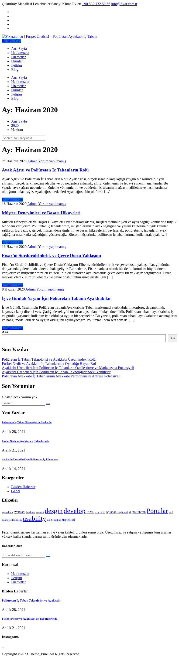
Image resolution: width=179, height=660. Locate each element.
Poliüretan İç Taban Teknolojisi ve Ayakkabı (27, 422)
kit (130, 512)
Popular (157, 510)
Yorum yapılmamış (52, 161)
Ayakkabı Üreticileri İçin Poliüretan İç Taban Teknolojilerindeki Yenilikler (56, 372)
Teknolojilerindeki (12, 520)
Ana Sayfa (19, 49)
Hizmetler (18, 57)
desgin (54, 510)
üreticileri (68, 519)
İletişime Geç (11, 41)
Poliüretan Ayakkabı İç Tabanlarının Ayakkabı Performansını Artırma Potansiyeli (61, 376)
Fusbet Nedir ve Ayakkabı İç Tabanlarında (25, 441)
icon (97, 512)
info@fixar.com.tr (124, 4)
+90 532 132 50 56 (96, 4)
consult (40, 512)
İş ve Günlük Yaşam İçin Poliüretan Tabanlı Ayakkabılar (56, 298)
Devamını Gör (12, 200)
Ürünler (17, 61)
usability (34, 518)
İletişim (16, 65)
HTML (90, 512)
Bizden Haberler (23, 487)
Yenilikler (56, 520)
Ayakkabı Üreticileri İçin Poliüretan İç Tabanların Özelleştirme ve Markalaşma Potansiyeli (68, 368)
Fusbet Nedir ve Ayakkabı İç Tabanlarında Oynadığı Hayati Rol (49, 364)
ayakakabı (7, 512)
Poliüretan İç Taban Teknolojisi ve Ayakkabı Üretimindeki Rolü (49, 359)
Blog (14, 70)
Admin (32, 161)
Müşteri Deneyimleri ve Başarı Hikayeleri (41, 212)
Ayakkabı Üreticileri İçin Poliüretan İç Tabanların (30, 459)
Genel (15, 491)
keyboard (122, 512)
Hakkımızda (20, 53)
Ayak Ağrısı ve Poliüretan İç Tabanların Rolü (45, 170)
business (30, 512)
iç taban (111, 512)
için (102, 512)
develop (75, 510)
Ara (5, 332)
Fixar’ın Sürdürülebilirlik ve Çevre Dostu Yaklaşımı (51, 255)
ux (48, 520)
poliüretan (139, 512)
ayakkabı (19, 512)
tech (171, 512)
